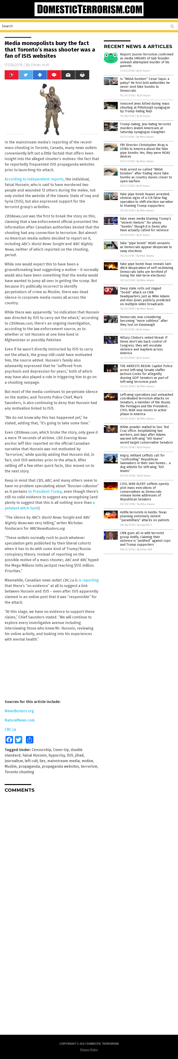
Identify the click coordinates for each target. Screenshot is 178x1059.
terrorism (89, 766)
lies (42, 761)
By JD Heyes (143, 70)
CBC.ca (10, 729)
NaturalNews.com (20, 720)
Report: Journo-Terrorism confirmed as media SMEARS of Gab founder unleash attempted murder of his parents (146, 60)
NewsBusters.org (19, 711)
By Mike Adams (145, 136)
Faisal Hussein (34, 755)
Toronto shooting (19, 772)
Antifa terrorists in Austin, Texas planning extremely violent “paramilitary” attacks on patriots (144, 516)
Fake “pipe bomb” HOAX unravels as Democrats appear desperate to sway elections (146, 247)
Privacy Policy (89, 1049)
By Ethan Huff (144, 549)
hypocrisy (56, 755)
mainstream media (63, 761)
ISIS (70, 755)
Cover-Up (61, 750)
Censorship (41, 750)
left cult (31, 761)
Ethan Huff (40, 65)
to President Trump (45, 491)
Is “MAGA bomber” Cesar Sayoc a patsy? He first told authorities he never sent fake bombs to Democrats (145, 84)
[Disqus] (52, 854)
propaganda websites (60, 766)
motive (87, 761)
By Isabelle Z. (145, 524)
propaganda (29, 766)
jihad (79, 755)
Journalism (14, 761)
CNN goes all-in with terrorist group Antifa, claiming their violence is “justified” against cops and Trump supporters (145, 539)
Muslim (11, 766)
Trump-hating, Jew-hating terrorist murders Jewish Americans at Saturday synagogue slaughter (145, 128)
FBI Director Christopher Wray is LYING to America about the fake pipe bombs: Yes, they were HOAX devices (145, 150)
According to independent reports (34, 179)
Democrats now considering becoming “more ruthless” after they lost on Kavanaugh (144, 321)
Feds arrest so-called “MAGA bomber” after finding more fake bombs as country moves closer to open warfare (146, 175)
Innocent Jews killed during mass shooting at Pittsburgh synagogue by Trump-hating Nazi (145, 107)
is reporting (89, 580)
